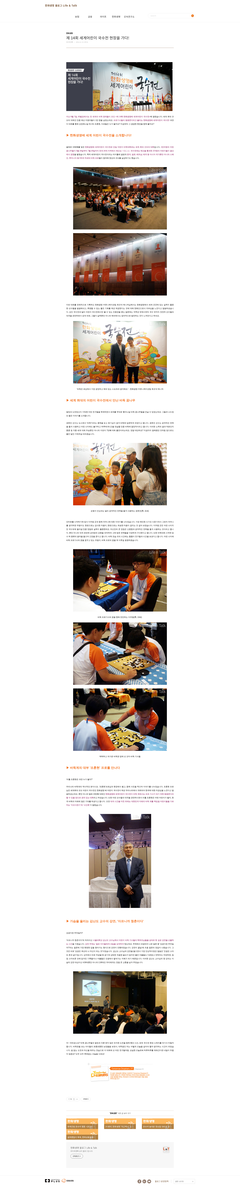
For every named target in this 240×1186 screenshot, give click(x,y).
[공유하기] (74, 1099)
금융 (90, 16)
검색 (192, 15)
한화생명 (116, 16)
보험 (77, 16)
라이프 (103, 16)
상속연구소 (129, 16)
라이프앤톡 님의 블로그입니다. (81, 1151)
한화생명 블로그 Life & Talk (61, 5)
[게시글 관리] (77, 1099)
